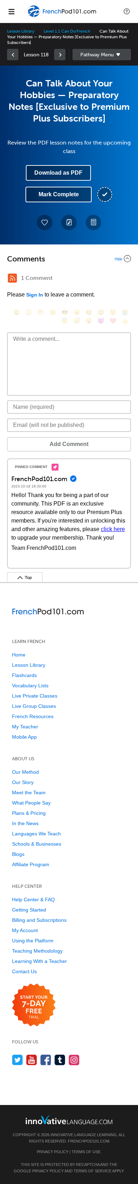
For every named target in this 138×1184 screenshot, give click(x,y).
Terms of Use (85, 1152)
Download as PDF (58, 173)
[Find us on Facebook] (45, 1059)
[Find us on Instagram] (74, 1059)
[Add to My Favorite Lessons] (44, 222)
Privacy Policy (52, 1152)
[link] (12, 54)
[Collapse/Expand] (69, 259)
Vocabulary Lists (30, 685)
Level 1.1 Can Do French (67, 31)
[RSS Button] (12, 278)
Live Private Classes (34, 696)
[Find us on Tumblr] (59, 1059)
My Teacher (25, 726)
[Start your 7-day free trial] (34, 1005)
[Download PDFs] (93, 222)
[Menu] (11, 11)
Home (18, 655)
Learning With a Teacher (39, 961)
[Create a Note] (69, 222)
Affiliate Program (30, 864)
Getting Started (29, 910)
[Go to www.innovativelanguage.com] (69, 1119)
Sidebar (102, 54)
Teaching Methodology (37, 951)
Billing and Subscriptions (39, 920)
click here (113, 529)
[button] (126, 11)
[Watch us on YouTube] (31, 1059)
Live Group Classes (34, 706)
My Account (25, 930)
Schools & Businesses (36, 844)
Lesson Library (20, 31)
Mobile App (24, 737)
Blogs (18, 854)
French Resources (32, 716)
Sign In (34, 295)
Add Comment (69, 444)
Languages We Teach (36, 833)
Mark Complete (59, 194)
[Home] (62, 16)
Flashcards (24, 675)
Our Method (25, 772)
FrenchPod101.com (88, 1141)
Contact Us (24, 971)
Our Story (23, 782)
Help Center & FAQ (33, 899)
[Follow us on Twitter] (17, 1059)
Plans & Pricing (29, 813)
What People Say (31, 803)
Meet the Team (29, 792)
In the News (25, 823)
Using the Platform (32, 940)
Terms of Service (92, 1171)
